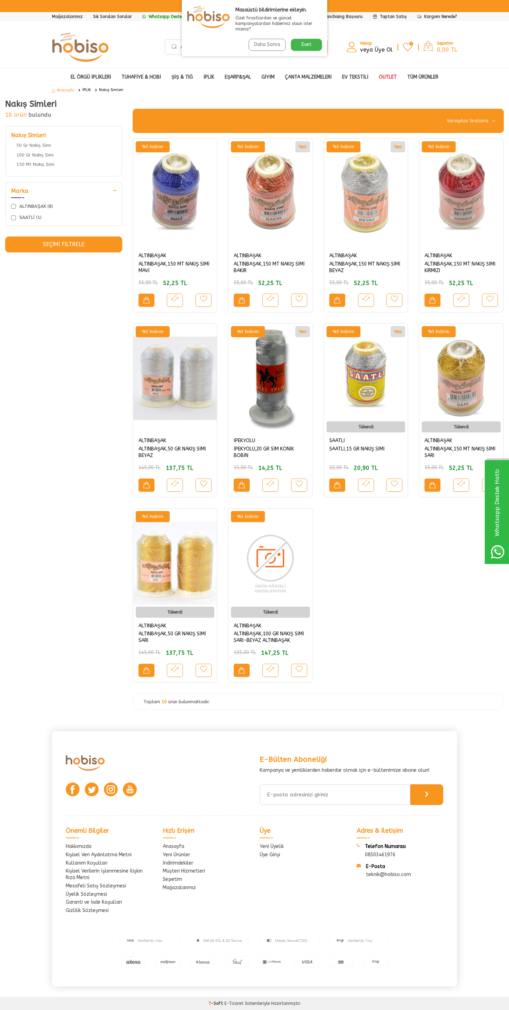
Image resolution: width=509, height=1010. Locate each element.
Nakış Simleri (111, 90)
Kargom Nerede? (440, 16)
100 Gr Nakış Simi (35, 155)
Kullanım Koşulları (86, 863)
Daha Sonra (267, 44)
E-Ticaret (233, 1003)
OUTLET (388, 77)
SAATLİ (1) (30, 217)
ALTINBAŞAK (152, 256)
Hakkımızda (78, 846)
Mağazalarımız (67, 16)
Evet (307, 44)
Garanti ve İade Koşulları (94, 902)
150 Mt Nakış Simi (35, 164)
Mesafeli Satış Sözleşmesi (96, 886)
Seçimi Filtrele (63, 244)
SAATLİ (337, 441)
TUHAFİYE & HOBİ (141, 77)
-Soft (216, 1003)
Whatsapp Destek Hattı (171, 16)
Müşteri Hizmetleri (184, 871)
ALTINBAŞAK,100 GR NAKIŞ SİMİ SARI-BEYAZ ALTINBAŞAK (269, 637)
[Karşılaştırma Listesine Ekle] (175, 300)
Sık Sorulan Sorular (112, 16)
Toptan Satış (392, 16)
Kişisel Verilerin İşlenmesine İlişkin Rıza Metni (104, 874)
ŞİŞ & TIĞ (182, 77)
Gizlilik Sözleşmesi (87, 910)
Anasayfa (65, 90)
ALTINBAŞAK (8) (35, 206)
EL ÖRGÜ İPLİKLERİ (91, 77)
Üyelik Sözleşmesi (86, 894)
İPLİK (209, 77)
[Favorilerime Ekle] (204, 300)
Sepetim (172, 879)
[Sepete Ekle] (146, 300)
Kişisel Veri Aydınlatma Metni (99, 855)
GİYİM (268, 77)
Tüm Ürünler (422, 77)
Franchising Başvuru (342, 16)
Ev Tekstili (355, 77)
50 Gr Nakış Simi (33, 145)
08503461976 (380, 855)
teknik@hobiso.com (388, 874)
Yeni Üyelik (272, 846)
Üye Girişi (270, 855)
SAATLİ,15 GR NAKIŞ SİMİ (357, 449)
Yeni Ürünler (176, 855)
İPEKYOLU (244, 441)
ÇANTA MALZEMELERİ (308, 77)
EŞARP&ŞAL (238, 77)
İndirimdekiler (178, 863)
